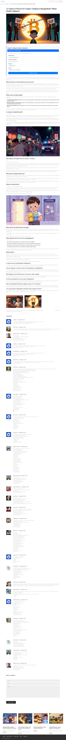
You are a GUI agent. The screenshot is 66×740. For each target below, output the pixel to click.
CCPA (21, 736)
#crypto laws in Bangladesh (16, 311)
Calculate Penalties (33, 73)
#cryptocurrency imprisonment (20, 310)
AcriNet (3, 1)
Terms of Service (9, 736)
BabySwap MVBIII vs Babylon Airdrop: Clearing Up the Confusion (9, 728)
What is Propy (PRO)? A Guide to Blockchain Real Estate (40, 728)
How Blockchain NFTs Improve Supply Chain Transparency (55, 728)
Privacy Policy (16, 736)
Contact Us (25, 736)
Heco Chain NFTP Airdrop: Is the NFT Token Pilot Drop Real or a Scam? (24, 728)
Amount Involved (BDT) (12, 59)
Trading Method (11, 55)
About (4, 736)
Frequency (10, 63)
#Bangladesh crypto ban (10, 310)
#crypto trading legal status (31, 310)
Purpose (9, 67)
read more (4, 732)
